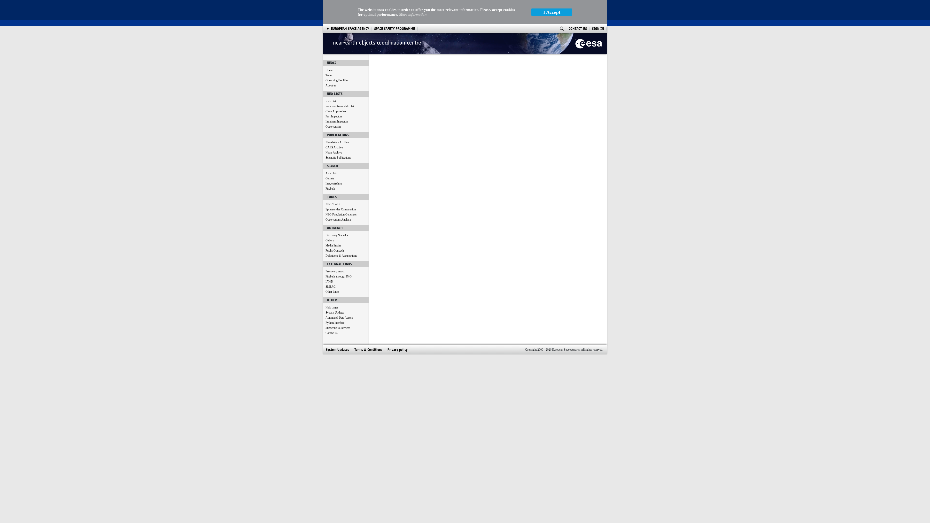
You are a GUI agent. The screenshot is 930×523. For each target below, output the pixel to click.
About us (331, 85)
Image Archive (334, 183)
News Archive (334, 152)
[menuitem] (350, 28)
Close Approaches (336, 111)
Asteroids (331, 173)
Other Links (332, 291)
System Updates (335, 312)
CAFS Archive (334, 147)
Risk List (331, 101)
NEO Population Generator (341, 214)
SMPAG (331, 286)
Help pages (332, 307)
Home (329, 70)
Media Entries (333, 245)
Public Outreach (335, 250)
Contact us (332, 333)
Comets (330, 178)
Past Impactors (334, 116)
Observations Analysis (338, 219)
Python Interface (335, 322)
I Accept (551, 12)
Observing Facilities (337, 80)
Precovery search (335, 271)
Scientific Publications (338, 157)
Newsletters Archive (337, 142)
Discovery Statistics (337, 235)
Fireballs (330, 188)
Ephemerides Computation (341, 209)
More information (412, 14)
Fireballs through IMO (339, 276)
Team (329, 75)
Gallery (330, 240)
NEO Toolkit (333, 204)
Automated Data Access (339, 317)
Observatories (333, 126)
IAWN (329, 281)
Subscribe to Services (338, 328)
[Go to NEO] (588, 43)
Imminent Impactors (337, 121)
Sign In (598, 29)
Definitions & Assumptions (341, 255)
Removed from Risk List (340, 106)
